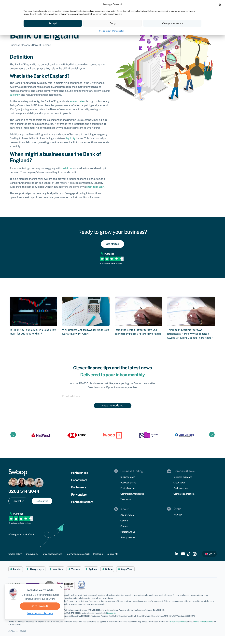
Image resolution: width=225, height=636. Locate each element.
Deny (113, 23)
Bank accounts (180, 488)
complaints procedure (203, 621)
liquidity (70, 138)
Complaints (112, 554)
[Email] (112, 396)
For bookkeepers (82, 502)
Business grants (128, 482)
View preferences (172, 23)
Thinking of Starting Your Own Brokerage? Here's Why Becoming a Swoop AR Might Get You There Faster (189, 333)
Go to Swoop (40, 606)
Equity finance (127, 488)
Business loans (127, 477)
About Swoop (127, 515)
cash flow (66, 168)
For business (79, 472)
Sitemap (177, 514)
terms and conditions (178, 621)
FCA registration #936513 (21, 534)
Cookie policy (105, 31)
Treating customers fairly (77, 554)
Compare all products (184, 493)
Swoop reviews (127, 537)
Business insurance (182, 477)
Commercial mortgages (132, 493)
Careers (124, 520)
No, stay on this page (40, 613)
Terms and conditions (51, 554)
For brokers (78, 487)
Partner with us (127, 531)
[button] (220, 4)
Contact (124, 526)
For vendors (79, 494)
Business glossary (20, 45)
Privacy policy (118, 31)
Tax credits (125, 499)
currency (15, 94)
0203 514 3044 (23, 491)
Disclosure (98, 554)
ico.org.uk (111, 613)
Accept (52, 23)
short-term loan (95, 186)
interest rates (77, 101)
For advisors (79, 480)
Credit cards (179, 482)
